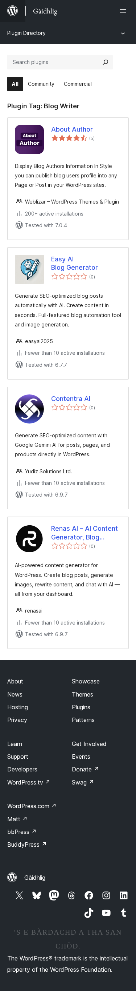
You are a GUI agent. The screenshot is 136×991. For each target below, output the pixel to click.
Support (17, 756)
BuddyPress (27, 844)
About (15, 681)
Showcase (86, 681)
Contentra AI (70, 398)
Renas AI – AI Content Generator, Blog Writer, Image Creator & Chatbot (84, 533)
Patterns (83, 719)
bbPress (22, 831)
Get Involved (89, 743)
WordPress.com (32, 806)
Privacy (17, 719)
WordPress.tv (28, 782)
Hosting (17, 707)
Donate (85, 769)
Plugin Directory (26, 33)
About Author (72, 129)
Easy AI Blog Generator (74, 263)
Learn (14, 743)
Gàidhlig (34, 877)
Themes (82, 694)
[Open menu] (124, 11)
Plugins (81, 707)
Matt (17, 819)
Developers (22, 769)
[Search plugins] (105, 62)
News (14, 694)
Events (81, 756)
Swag (83, 782)
